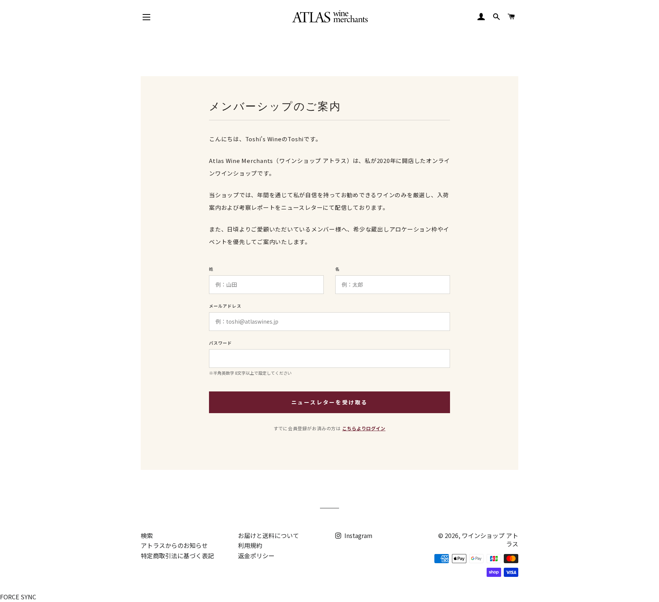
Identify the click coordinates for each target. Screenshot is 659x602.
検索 (147, 535)
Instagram (358, 535)
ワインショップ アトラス (490, 539)
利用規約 (250, 545)
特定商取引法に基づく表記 (177, 555)
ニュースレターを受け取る (329, 402)
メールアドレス (225, 306)
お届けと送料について (268, 535)
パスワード (220, 343)
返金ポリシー (256, 555)
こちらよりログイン (363, 428)
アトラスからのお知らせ (174, 545)
